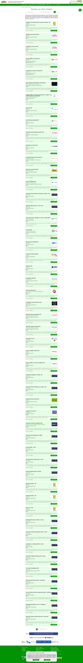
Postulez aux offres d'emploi (41, 9)
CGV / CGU (49, 655)
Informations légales (54, 647)
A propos (58, 4)
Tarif (54, 4)
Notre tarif (23, 649)
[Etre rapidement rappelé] (80, 10)
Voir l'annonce (53, 30)
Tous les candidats (39, 647)
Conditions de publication (55, 649)
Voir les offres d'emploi (41, 4)
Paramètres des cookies (54, 648)
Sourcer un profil (24, 4)
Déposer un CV (48, 4)
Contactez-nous (24, 647)
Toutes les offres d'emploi (40, 648)
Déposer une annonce (32, 4)
